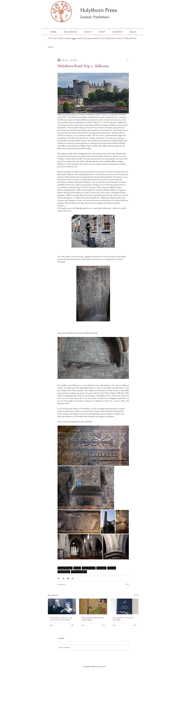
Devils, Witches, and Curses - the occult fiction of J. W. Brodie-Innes (61, 619)
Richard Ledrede (64, 572)
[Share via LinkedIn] (68, 578)
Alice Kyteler (101, 568)
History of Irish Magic (65, 568)
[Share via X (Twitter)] (63, 578)
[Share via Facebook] (58, 578)
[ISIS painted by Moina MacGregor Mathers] (93, 606)
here (74, 38)
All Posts (50, 47)
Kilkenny (77, 568)
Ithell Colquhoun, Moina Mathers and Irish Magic (93, 619)
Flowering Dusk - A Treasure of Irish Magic (123, 619)
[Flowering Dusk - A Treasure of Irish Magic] (124, 606)
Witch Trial (111, 568)
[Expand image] (93, 446)
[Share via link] (73, 578)
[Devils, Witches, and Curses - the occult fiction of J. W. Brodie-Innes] (62, 606)
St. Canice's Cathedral (79, 572)
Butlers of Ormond (88, 568)
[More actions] (128, 60)
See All (136, 595)
